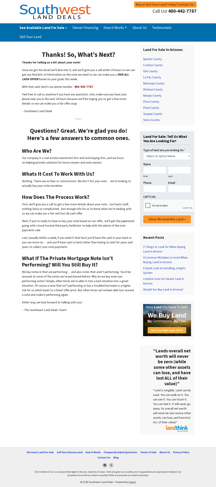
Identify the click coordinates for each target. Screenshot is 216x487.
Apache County (152, 59)
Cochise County (153, 65)
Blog (116, 457)
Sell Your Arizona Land (70, 452)
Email (172, 183)
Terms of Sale (148, 452)
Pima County (151, 102)
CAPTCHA (149, 197)
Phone (147, 183)
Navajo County (152, 96)
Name (147, 164)
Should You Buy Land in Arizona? (163, 289)
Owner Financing (85, 27)
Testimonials (161, 27)
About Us (139, 27)
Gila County (150, 71)
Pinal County (151, 108)
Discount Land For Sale (40, 452)
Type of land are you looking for (164, 150)
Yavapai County (152, 114)
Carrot (132, 482)
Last (170, 176)
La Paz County (152, 77)
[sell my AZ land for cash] (167, 320)
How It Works (114, 27)
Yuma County (151, 120)
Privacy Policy (181, 452)
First (145, 176)
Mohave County (153, 89)
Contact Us (103, 457)
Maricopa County (153, 83)
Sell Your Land (31, 37)
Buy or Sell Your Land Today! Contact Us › (165, 4)
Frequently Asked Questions (120, 452)
